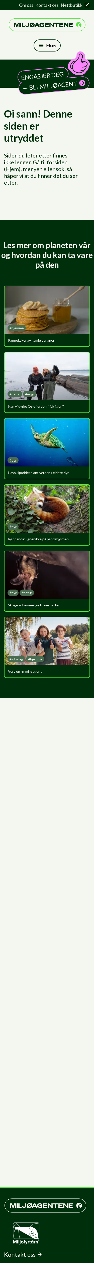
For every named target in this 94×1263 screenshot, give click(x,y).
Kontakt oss (47, 5)
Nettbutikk (71, 5)
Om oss (26, 5)
